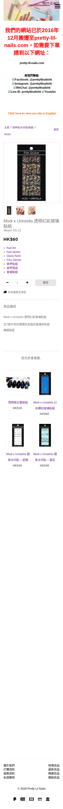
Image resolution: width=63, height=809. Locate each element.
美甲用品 (12, 267)
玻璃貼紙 (12, 272)
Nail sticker (13, 251)
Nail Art (11, 247)
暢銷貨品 (53, 777)
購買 (45, 282)
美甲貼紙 (12, 263)
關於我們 (9, 765)
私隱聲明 (9, 777)
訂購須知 (9, 769)
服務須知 (9, 773)
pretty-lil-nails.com (32, 63)
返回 (56, 129)
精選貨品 (53, 773)
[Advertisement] (31, 611)
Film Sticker (14, 259)
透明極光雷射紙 (18, 402)
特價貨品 (53, 765)
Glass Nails (14, 255)
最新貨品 (53, 769)
